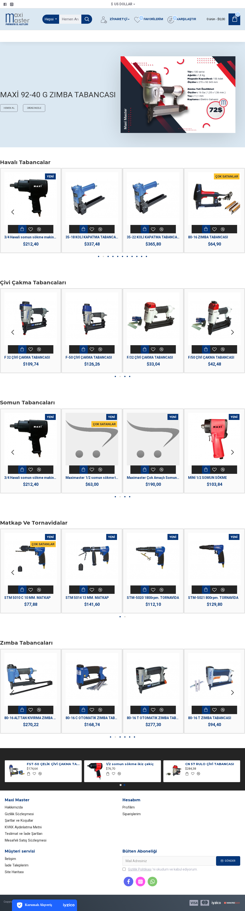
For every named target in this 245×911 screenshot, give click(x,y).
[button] (12, 212)
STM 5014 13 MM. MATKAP (87, 598)
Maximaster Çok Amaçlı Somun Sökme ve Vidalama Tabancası (153, 478)
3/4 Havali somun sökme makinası (30, 237)
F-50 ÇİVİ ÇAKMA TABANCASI (89, 357)
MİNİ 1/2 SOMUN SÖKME (207, 478)
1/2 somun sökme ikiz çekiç (130, 764)
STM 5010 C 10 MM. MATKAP (27, 598)
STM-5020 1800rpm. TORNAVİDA (153, 598)
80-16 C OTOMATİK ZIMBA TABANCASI (92, 718)
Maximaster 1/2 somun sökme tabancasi (92, 478)
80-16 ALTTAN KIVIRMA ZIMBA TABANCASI (30, 718)
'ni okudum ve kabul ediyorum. (163, 869)
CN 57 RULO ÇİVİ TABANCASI (209, 764)
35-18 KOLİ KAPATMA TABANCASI (92, 237)
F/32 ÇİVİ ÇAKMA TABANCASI (150, 357)
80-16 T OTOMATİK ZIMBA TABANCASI (153, 718)
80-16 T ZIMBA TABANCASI (209, 718)
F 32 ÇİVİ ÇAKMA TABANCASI (27, 357)
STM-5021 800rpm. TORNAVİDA (213, 598)
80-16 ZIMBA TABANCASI (208, 237)
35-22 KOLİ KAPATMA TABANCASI (153, 237)
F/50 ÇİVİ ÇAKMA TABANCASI (211, 357)
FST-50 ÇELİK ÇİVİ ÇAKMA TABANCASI (53, 764)
